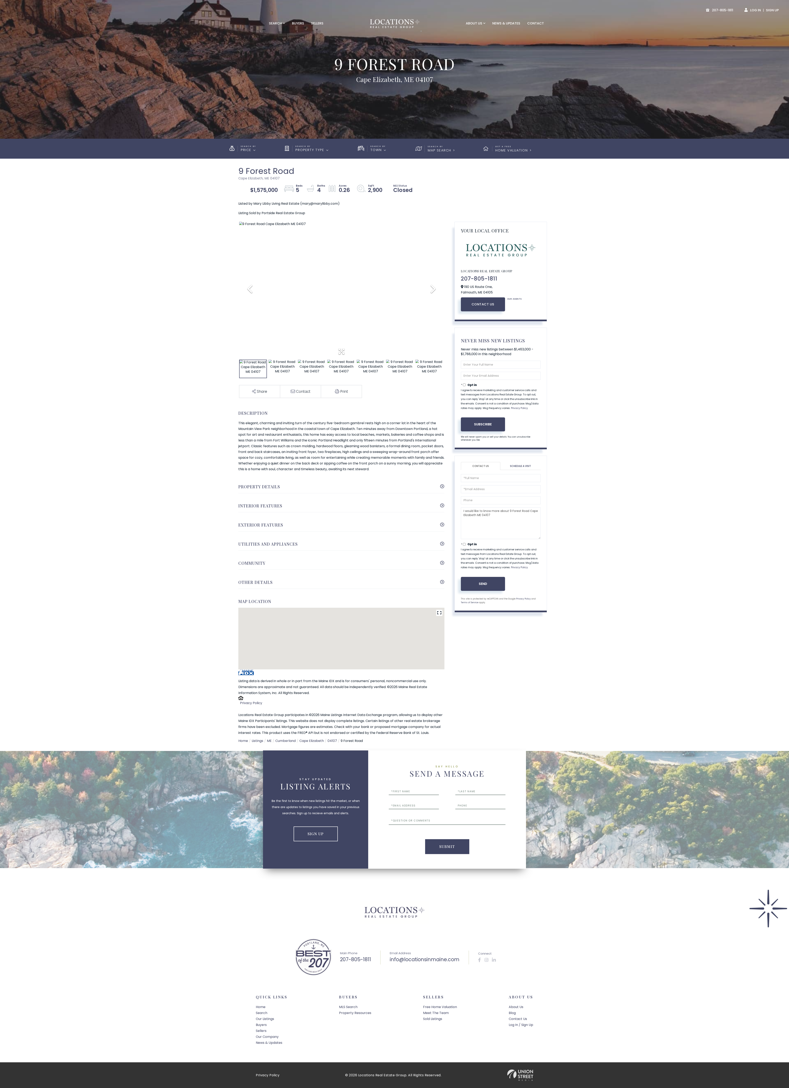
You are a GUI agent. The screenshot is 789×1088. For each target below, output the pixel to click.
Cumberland (285, 740)
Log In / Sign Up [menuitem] (521, 1024)
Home (243, 740)
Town (376, 150)
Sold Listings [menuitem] (432, 1018)
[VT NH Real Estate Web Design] (520, 1075)
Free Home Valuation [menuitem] (440, 1007)
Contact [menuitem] (535, 23)
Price (246, 150)
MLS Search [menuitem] (348, 1007)
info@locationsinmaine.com (424, 959)
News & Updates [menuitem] (506, 23)
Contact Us (483, 304)
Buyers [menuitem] (298, 23)
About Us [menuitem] (474, 23)
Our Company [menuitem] (267, 1036)
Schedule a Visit (520, 466)
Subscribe (483, 424)
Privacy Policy (251, 703)
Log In (755, 10)
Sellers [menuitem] (317, 23)
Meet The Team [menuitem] (436, 1013)
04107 (332, 740)
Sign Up (772, 10)
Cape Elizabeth (311, 740)
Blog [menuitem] (512, 1013)
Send (483, 583)
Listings (257, 740)
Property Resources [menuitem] (355, 1013)
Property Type (309, 150)
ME (269, 740)
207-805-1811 (479, 278)
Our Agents (514, 298)
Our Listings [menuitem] (265, 1018)
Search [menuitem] (275, 23)
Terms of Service (469, 602)
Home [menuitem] (260, 1007)
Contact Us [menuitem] (518, 1018)
